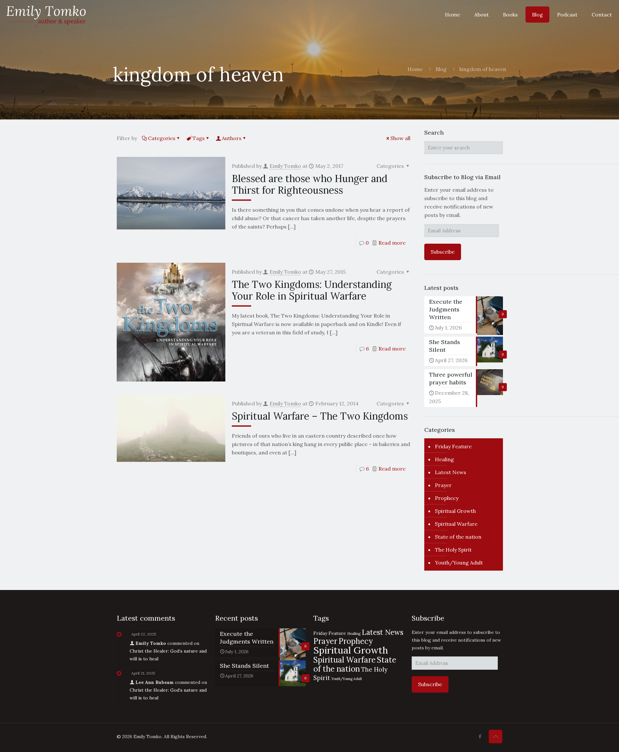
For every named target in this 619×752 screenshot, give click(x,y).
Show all (400, 138)
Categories (161, 138)
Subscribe (443, 252)
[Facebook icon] (479, 736)
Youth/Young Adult (459, 562)
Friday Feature (453, 446)
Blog (441, 69)
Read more (392, 242)
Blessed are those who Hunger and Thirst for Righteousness (310, 184)
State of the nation (458, 537)
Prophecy (446, 498)
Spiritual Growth (455, 511)
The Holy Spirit (453, 549)
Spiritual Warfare (456, 524)
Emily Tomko (285, 166)
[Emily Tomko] (46, 14)
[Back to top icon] (495, 736)
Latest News (450, 472)
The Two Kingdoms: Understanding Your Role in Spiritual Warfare (312, 290)
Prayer (443, 485)
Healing (444, 459)
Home (415, 69)
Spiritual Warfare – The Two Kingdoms (320, 416)
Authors (231, 138)
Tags (198, 138)
